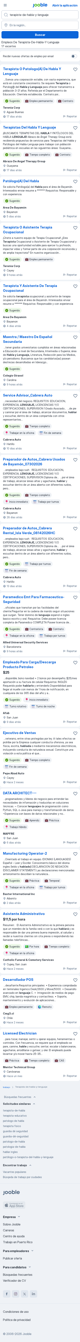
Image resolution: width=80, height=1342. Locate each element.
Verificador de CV (14, 1280)
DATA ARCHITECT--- (19, 793)
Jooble (27, 1334)
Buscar (40, 35)
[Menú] (5, 5)
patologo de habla (13, 1120)
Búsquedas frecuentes (17, 1097)
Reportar (72, 116)
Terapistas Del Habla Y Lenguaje (29, 127)
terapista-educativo (15, 1115)
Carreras (8, 1230)
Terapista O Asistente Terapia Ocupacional (27, 229)
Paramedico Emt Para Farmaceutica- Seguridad (33, 599)
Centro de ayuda (14, 1236)
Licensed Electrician (20, 1033)
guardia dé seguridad (15, 1131)
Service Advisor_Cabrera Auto (27, 395)
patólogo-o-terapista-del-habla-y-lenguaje (28, 1157)
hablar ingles (10, 1151)
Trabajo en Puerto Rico (18, 1242)
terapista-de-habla (14, 1110)
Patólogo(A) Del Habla (21, 181)
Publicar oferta (12, 1258)
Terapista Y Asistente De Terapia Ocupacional (30, 288)
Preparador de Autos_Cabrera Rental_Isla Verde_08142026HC (29, 530)
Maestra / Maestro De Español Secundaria (27, 339)
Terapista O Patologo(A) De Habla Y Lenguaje (32, 71)
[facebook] (6, 1294)
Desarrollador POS (18, 980)
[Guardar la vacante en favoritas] (75, 69)
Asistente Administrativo (24, 914)
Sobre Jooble (11, 1224)
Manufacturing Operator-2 (25, 853)
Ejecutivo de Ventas (19, 733)
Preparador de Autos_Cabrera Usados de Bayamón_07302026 (34, 461)
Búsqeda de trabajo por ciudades (22, 1177)
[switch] (74, 56)
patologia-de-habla (14, 1146)
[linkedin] (33, 1294)
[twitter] (24, 1294)
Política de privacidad (17, 1320)
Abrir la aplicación (65, 5)
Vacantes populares (14, 1171)
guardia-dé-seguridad (15, 1136)
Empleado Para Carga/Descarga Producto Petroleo (29, 664)
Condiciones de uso (16, 1312)
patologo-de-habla (14, 1141)
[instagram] (15, 1294)
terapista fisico (12, 1126)
